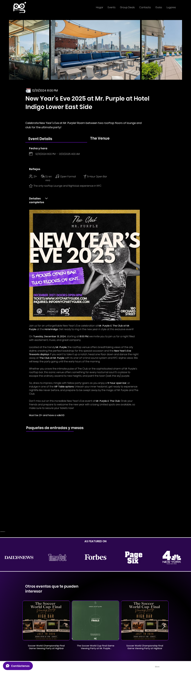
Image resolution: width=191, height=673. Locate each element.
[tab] (56, 139)
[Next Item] (177, 50)
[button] (111, 7)
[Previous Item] (14, 50)
